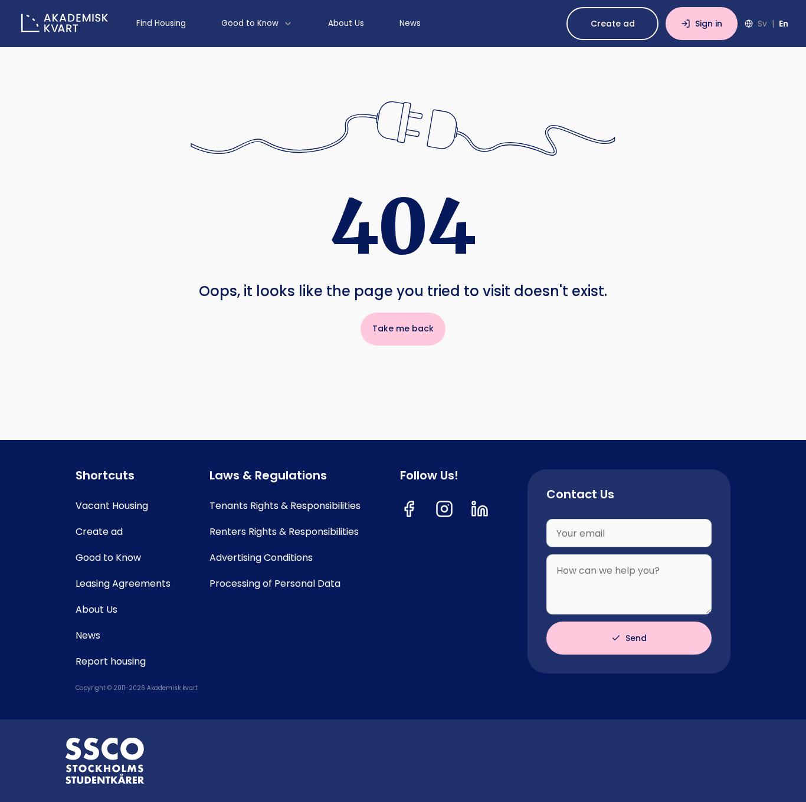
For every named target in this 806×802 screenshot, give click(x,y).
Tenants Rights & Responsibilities (285, 506)
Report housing (111, 662)
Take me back (403, 328)
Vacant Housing (112, 506)
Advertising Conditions (261, 558)
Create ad (613, 23)
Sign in (708, 23)
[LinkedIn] (480, 509)
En (783, 23)
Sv (762, 23)
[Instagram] (444, 509)
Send (636, 638)
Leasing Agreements (123, 584)
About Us (96, 610)
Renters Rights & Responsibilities (284, 532)
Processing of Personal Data (274, 584)
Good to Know (108, 558)
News (88, 636)
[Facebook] (409, 509)
